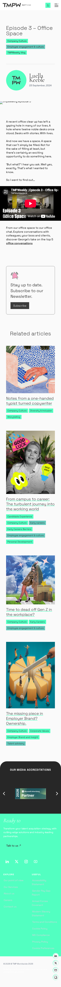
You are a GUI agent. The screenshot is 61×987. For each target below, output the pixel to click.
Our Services (11, 886)
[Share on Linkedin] (56, 956)
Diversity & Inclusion (41, 410)
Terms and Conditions (44, 921)
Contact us (10, 906)
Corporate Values (39, 730)
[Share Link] (56, 977)
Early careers (37, 522)
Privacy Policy (40, 941)
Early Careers (37, 621)
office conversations (19, 243)
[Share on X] (56, 963)
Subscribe (19, 305)
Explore (8, 874)
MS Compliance (41, 935)
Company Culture (17, 41)
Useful (36, 874)
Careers (8, 900)
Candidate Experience (19, 516)
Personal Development (19, 541)
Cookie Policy (39, 928)
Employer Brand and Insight (22, 737)
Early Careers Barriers (19, 529)
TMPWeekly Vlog (16, 52)
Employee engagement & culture (25, 46)
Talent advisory (15, 743)
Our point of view (13, 880)
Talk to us (12, 845)
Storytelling (13, 417)
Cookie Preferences (43, 948)
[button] (4, 793)
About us (9, 893)
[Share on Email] (56, 970)
